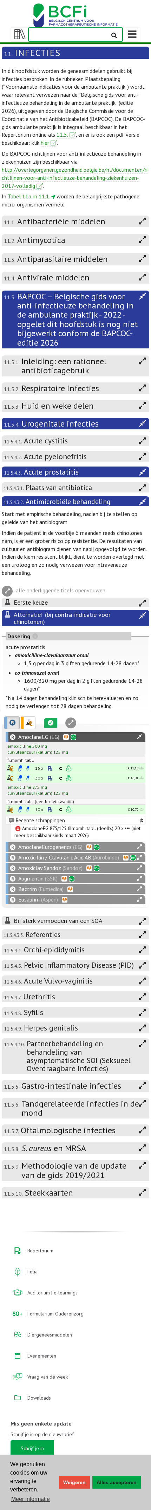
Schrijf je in (32, 1448)
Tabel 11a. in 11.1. (29, 196)
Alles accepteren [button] (117, 1482)
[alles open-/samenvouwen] (139, 737)
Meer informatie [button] (30, 1499)
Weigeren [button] (74, 1482)
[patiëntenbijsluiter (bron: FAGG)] (28, 768)
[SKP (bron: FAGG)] (20, 768)
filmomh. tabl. (20, 760)
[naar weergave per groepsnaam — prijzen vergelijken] (10, 768)
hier (45, 142)
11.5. (62, 134)
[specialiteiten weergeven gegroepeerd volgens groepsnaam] (28, 722)
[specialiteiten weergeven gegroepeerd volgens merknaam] (12, 722)
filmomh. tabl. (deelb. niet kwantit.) (40, 801)
